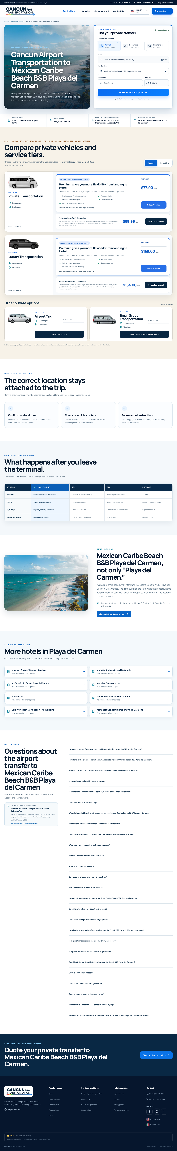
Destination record (17, 823)
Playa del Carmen (17, 21)
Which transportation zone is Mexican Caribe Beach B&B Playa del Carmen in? (103, 770)
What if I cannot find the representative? (87, 855)
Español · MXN (155, 1124)
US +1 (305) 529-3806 (121, 2)
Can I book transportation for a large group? (88, 919)
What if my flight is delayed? (81, 866)
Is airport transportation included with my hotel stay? (92, 941)
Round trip (164, 163)
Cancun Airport (101, 11)
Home (6, 21)
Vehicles (86, 11)
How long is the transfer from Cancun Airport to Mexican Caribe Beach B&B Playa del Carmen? (110, 760)
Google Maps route (31, 823)
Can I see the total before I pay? (83, 802)
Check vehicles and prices (154, 1055)
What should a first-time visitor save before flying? (91, 1004)
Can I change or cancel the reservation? (86, 994)
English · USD (155, 1119)
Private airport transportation (91, 1094)
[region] (88, 502)
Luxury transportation (89, 1105)
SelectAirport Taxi (59, 334)
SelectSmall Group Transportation (144, 334)
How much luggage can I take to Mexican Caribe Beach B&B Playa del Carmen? (103, 898)
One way (150, 163)
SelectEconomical (156, 221)
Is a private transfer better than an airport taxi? (90, 951)
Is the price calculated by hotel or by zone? (87, 781)
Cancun (51, 1094)
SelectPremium (153, 205)
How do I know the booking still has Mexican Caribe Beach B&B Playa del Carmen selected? (109, 1015)
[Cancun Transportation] (19, 11)
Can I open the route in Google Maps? (85, 983)
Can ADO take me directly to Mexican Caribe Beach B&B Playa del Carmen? (102, 962)
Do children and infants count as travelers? (88, 909)
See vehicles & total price (131, 92)
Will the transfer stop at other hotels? (85, 887)
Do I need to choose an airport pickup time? (88, 877)
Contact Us (118, 11)
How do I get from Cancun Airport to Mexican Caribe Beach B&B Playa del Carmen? (105, 749)
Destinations (69, 11)
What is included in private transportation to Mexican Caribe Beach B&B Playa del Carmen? (109, 813)
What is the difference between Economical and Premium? (95, 823)
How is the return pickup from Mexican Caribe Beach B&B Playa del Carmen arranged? (107, 930)
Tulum (51, 1115)
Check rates (160, 11)
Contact (117, 1099)
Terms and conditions (121, 1110)
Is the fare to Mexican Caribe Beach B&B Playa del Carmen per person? (100, 791)
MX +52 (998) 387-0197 (145, 2)
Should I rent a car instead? (81, 972)
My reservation (119, 1094)
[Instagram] (157, 1112)
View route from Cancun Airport (112, 614)
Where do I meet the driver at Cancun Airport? (89, 845)
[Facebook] (149, 1112)
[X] (164, 1112)
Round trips (85, 1099)
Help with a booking (165, 2)
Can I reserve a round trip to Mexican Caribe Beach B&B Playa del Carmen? (101, 834)
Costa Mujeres (54, 1105)
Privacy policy (119, 1105)
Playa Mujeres (54, 1110)
